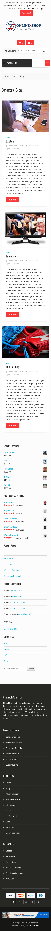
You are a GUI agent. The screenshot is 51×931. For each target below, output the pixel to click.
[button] (47, 63)
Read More (12, 199)
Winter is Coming (11, 570)
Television (11, 256)
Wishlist (12, 8)
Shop (6, 661)
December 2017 (11, 629)
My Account (26, 13)
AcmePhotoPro (12, 753)
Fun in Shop (12, 366)
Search (31, 668)
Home (8, 782)
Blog (8, 137)
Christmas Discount (12, 576)
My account (11, 805)
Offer (6, 655)
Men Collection (12, 794)
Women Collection (14, 799)
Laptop (10, 141)
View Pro (10, 827)
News (6, 649)
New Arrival (11, 878)
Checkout (13, 816)
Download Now (13, 833)
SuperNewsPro (12, 759)
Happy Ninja (17, 596)
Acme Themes (32, 925)
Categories (12, 63)
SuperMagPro (12, 765)
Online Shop (33, 145)
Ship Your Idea (19, 602)
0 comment (14, 148)
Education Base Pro (14, 748)
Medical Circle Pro (14, 742)
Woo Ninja (17, 590)
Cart (20, 8)
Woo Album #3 (24, 614)
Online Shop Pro (13, 737)
